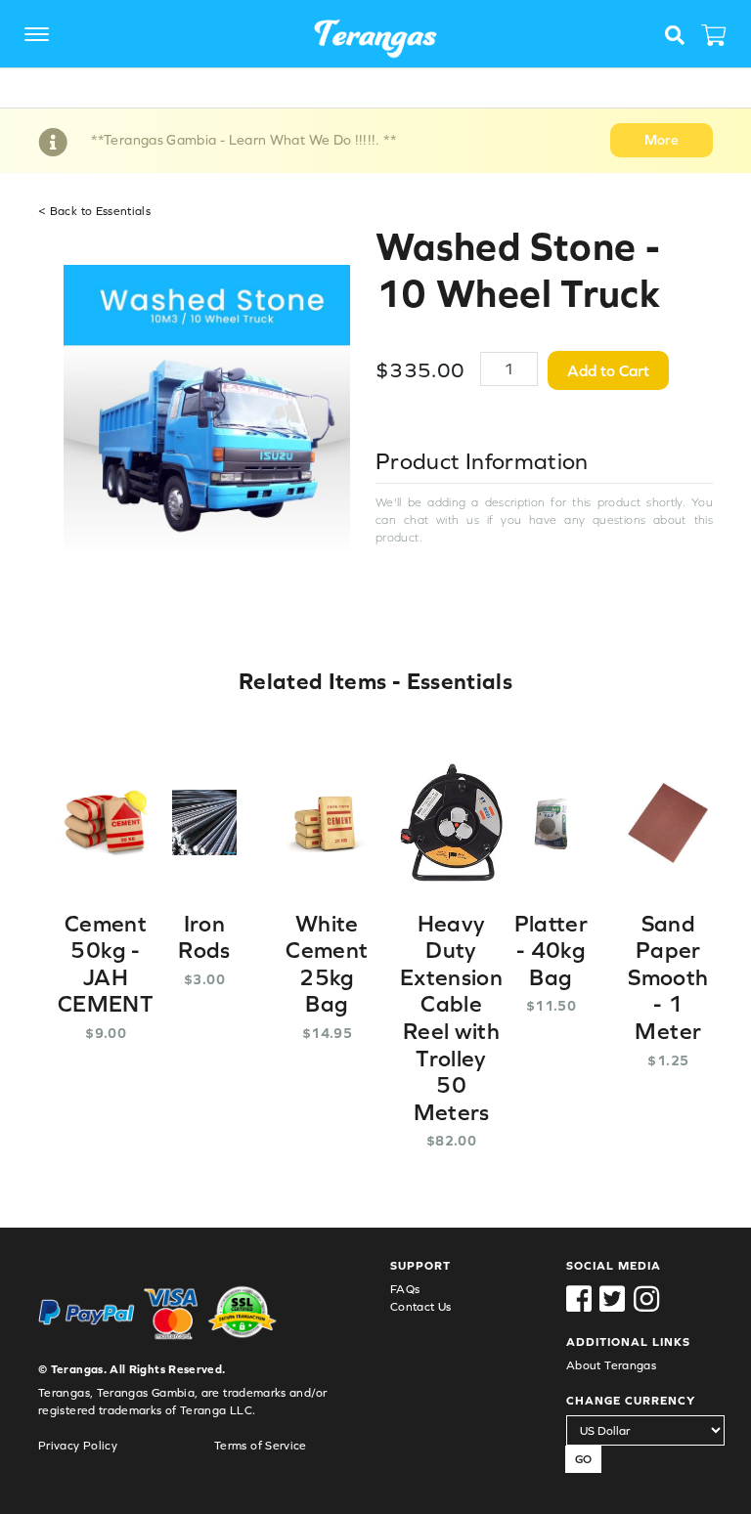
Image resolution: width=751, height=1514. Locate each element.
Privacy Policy (77, 1445)
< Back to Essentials (94, 211)
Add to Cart (608, 370)
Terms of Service (260, 1445)
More (661, 140)
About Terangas (611, 1365)
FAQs (405, 1289)
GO (583, 1459)
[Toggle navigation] (41, 35)
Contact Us (421, 1307)
